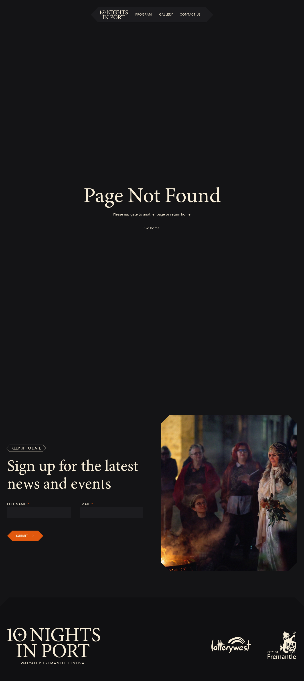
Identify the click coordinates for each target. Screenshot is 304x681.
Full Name (18, 504)
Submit (22, 536)
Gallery (166, 14)
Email (86, 504)
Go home (152, 228)
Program (143, 14)
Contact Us (190, 14)
